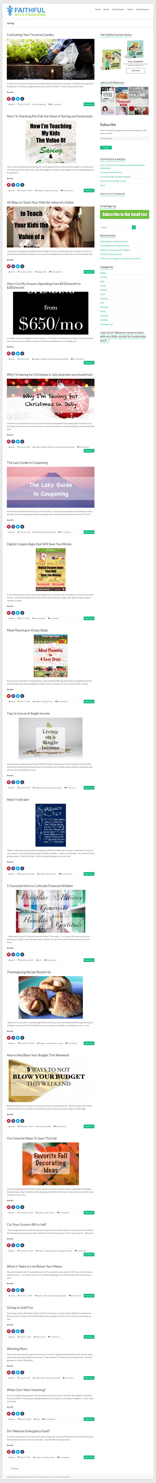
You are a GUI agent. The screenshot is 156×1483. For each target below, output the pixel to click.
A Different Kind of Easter (111, 254)
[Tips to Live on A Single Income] (51, 719)
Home (50, 701)
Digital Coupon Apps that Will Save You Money (39, 544)
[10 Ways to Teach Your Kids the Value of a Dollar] (50, 208)
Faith (47, 874)
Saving (55, 190)
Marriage (104, 307)
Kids (50, 190)
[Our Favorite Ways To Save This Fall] (50, 1143)
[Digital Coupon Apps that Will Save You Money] (51, 549)
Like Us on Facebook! (112, 193)
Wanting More (17, 1349)
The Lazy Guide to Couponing (27, 463)
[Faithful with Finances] (33, 7)
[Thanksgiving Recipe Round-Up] (51, 977)
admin (12, 104)
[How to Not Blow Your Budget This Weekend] (51, 1060)
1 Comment (54, 618)
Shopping (56, 359)
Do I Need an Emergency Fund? (28, 1431)
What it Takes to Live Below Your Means (34, 1266)
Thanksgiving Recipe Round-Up (29, 972)
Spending (64, 359)
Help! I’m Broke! (18, 800)
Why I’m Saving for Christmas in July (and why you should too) (50, 374)
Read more (89, 104)
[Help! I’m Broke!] (50, 805)
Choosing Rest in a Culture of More (114, 245)
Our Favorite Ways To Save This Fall (32, 1138)
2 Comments (84, 447)
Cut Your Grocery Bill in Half (26, 1224)
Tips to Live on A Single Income (28, 713)
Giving (45, 190)
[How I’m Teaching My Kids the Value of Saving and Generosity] (50, 121)
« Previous (14, 1468)
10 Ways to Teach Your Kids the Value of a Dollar (40, 202)
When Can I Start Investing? (26, 1390)
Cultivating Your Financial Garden (30, 35)
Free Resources (142, 9)
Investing (45, 1457)
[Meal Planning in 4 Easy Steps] (51, 635)
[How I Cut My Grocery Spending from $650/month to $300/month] (50, 293)
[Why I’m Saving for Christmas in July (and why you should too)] (50, 380)
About (97, 9)
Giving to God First (20, 1307)
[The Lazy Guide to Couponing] (50, 468)
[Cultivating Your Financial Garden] (50, 40)
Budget (39, 190)
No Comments (56, 104)
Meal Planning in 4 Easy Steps (27, 630)
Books (106, 9)
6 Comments (51, 960)
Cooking (43, 359)
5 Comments (72, 1043)
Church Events (118, 9)
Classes (130, 9)
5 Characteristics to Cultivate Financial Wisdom (40, 886)
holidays (50, 447)
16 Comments (78, 359)
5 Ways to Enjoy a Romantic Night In (115, 250)
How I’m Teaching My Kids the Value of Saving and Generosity (50, 116)
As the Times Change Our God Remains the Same (120, 258)
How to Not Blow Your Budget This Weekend (38, 1055)
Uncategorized (40, 104)
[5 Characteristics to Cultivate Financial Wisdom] (50, 891)
